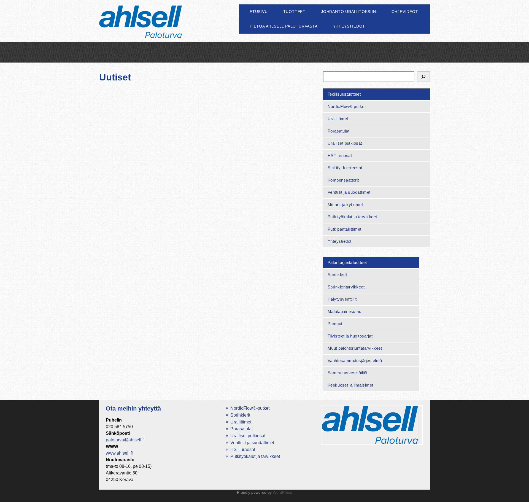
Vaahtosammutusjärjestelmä (355, 360)
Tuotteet (294, 11)
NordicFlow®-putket (347, 106)
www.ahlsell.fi (119, 453)
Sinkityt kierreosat (345, 167)
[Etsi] (423, 76)
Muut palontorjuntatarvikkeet (355, 348)
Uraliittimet (338, 118)
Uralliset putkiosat (345, 143)
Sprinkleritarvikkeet (346, 287)
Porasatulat (338, 131)
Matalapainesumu (344, 311)
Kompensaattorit (343, 180)
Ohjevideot (405, 11)
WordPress (282, 492)
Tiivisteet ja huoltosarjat (350, 336)
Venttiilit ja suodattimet (349, 192)
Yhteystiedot (349, 26)
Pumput (335, 323)
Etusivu (259, 11)
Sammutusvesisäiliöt (348, 372)
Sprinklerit (337, 274)
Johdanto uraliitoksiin (348, 11)
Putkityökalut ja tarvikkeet (352, 216)
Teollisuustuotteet (344, 94)
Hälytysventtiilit (342, 299)
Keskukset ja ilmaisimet (350, 385)
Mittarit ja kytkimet (345, 204)
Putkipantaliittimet (344, 229)
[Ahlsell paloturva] (140, 28)
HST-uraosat (340, 155)
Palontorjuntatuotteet (347, 262)
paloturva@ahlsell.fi (125, 440)
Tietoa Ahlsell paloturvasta (284, 26)
